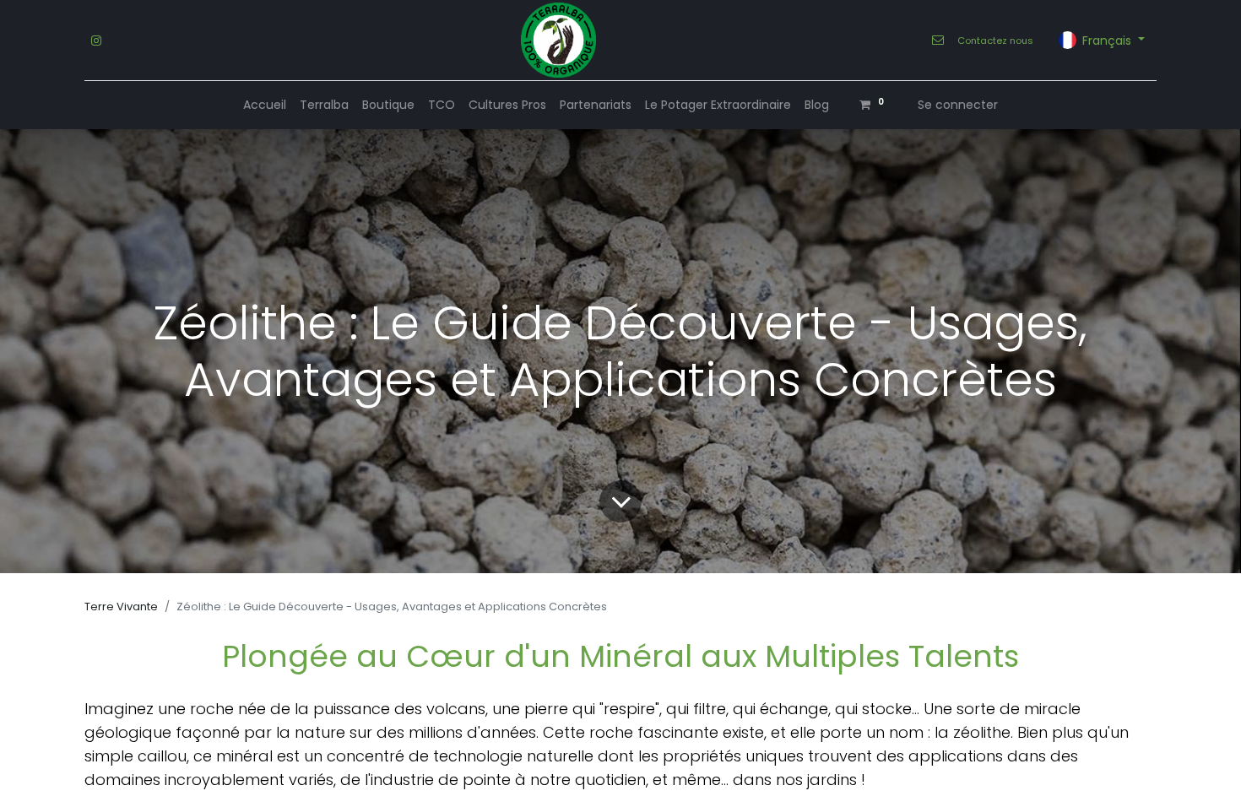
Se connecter (958, 104)
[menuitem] (264, 105)
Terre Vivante (121, 606)
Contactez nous (995, 40)
